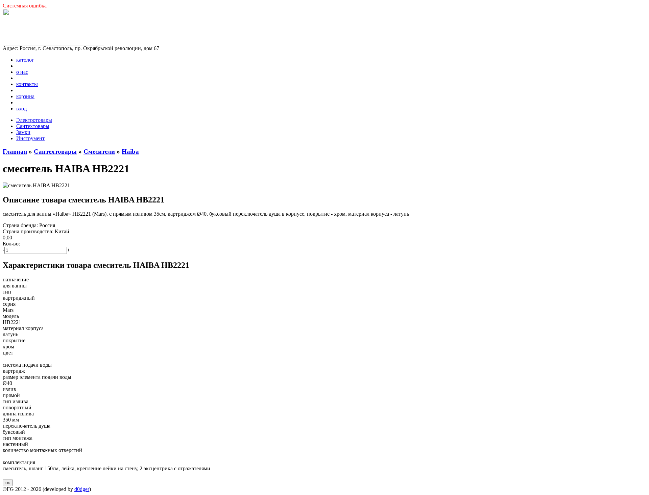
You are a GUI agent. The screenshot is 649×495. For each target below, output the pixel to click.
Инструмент (30, 138)
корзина (25, 96)
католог (25, 60)
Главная (15, 151)
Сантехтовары (32, 126)
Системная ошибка (25, 5)
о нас (22, 72)
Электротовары (34, 120)
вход (21, 108)
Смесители (99, 151)
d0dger (81, 489)
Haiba (130, 151)
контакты (27, 84)
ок (7, 482)
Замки (23, 132)
